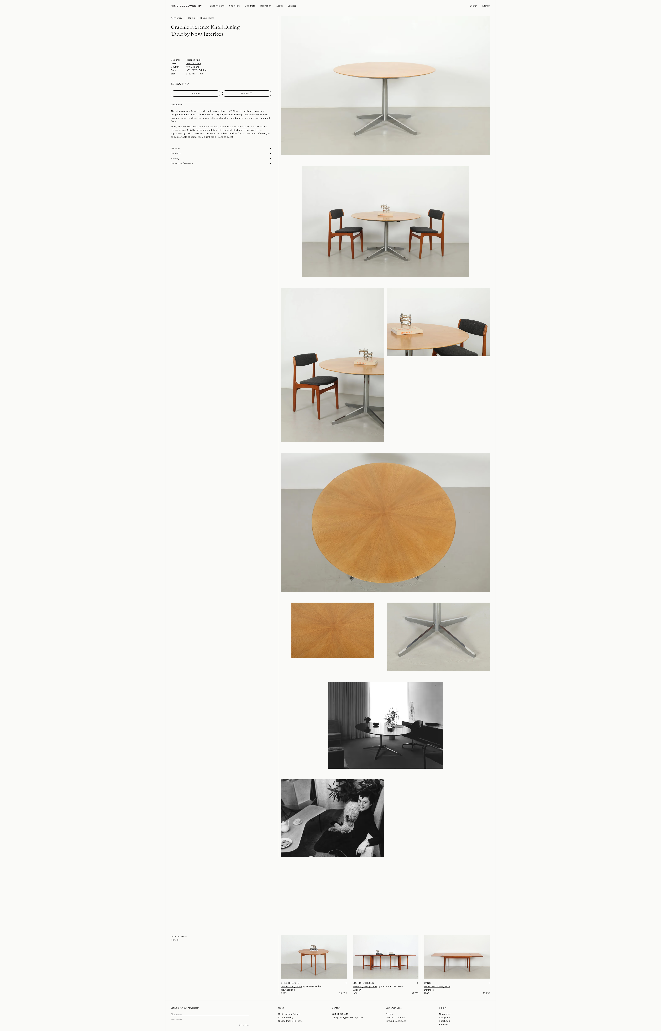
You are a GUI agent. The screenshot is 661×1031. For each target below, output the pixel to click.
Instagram (444, 1018)
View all (175, 940)
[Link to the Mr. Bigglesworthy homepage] (186, 6)
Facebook (444, 1021)
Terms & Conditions (396, 1021)
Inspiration (265, 6)
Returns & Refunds (395, 1018)
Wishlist (486, 6)
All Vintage (177, 18)
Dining (191, 18)
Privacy (390, 1014)
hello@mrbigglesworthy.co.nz (347, 1018)
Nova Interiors (193, 63)
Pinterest (444, 1024)
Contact (291, 6)
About (279, 6)
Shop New (234, 6)
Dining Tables (207, 18)
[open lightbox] (385, 85)
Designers (250, 6)
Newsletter (444, 1014)
